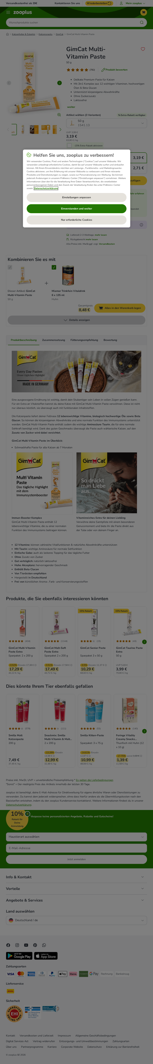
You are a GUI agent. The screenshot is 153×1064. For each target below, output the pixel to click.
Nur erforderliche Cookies (76, 220)
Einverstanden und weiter (76, 208)
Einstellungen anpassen (76, 197)
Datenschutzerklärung (46, 188)
